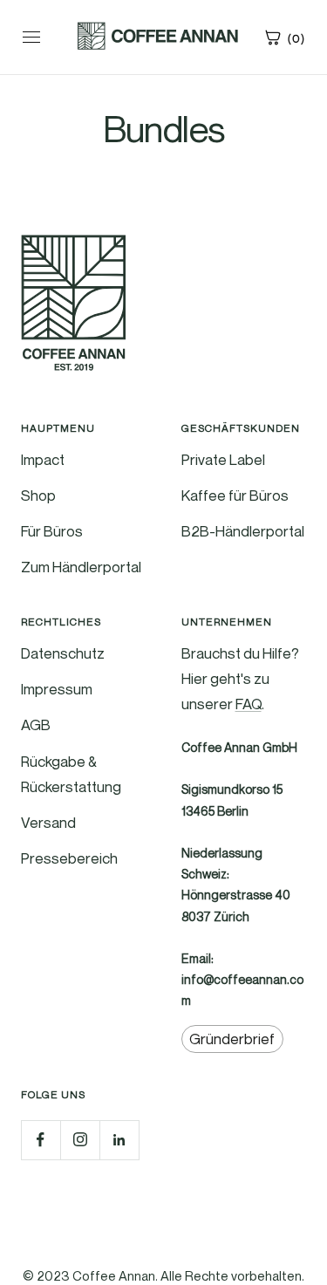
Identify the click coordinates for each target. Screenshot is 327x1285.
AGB (36, 724)
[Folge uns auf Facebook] (40, 1139)
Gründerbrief (232, 1039)
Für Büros (52, 531)
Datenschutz (63, 653)
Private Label (223, 459)
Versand (48, 822)
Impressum (56, 689)
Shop (38, 495)
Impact (43, 459)
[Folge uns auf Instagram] (79, 1139)
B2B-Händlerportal (242, 531)
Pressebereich (69, 858)
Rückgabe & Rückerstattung (71, 774)
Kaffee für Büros (235, 495)
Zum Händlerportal (81, 566)
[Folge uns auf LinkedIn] (119, 1139)
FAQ (248, 703)
